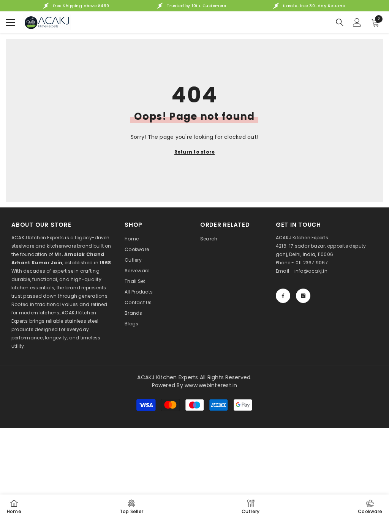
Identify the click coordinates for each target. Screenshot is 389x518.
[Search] (339, 22)
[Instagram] (303, 296)
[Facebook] (283, 296)
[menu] (10, 22)
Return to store (194, 152)
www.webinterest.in (211, 385)
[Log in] (357, 22)
